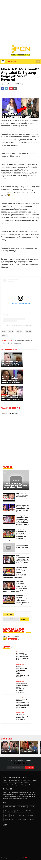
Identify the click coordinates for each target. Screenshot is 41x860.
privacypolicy (9, 819)
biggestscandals (10, 807)
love (12, 815)
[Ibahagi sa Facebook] (2, 88)
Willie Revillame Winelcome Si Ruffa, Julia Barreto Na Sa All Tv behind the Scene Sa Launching (15, 535)
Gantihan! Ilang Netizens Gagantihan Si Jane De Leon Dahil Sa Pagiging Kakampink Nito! (22, 600)
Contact (28, 760)
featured (19, 331)
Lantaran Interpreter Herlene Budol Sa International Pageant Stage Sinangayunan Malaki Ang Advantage (15, 586)
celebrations (22, 807)
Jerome (26, 84)
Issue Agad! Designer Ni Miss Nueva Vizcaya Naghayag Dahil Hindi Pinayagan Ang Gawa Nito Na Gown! (16, 521)
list (6, 815)
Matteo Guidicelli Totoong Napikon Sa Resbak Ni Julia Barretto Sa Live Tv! (22, 508)
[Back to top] (36, 855)
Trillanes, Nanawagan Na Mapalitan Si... (28, 751)
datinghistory (9, 811)
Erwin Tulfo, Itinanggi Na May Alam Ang (9, 751)
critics (11, 331)
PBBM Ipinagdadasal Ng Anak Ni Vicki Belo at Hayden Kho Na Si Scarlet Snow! (22, 559)
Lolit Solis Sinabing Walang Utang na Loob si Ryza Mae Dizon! (15, 485)
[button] (3, 61)
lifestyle (29, 811)
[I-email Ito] (15, 88)
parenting (21, 815)
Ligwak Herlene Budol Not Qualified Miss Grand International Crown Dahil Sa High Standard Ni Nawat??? (15, 572)
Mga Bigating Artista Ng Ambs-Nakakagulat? (22, 495)
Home (10, 760)
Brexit (4, 331)
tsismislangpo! (21, 819)
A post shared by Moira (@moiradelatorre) (20, 325)
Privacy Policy (19, 760)
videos (4, 335)
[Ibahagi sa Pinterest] (11, 88)
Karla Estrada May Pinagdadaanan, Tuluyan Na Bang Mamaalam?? (22, 546)
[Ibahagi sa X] (6, 88)
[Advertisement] (20, 21)
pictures (28, 331)
